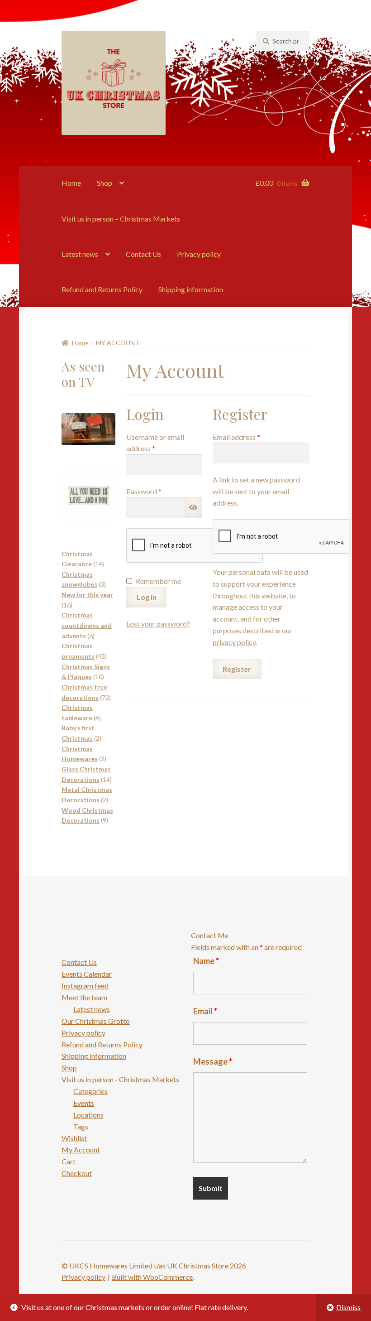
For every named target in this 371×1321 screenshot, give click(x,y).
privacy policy (234, 642)
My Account (81, 1149)
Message (212, 1061)
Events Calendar (87, 973)
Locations (88, 1114)
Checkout (77, 1173)
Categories (90, 1091)
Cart (69, 1161)
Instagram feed (85, 985)
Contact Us (143, 254)
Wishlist (74, 1138)
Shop (104, 182)
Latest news (80, 254)
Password (157, 491)
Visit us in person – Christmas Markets (121, 218)
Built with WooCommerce (152, 1277)
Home (71, 182)
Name (206, 961)
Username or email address (155, 443)
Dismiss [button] (348, 1307)
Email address (250, 436)
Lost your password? (158, 623)
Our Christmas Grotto (96, 1021)
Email (205, 1011)
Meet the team (84, 997)
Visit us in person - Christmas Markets (120, 1079)
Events (83, 1103)
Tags (80, 1126)
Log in (147, 597)
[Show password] (193, 507)
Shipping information (190, 289)
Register (237, 669)
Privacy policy (199, 254)
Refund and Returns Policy (102, 289)
